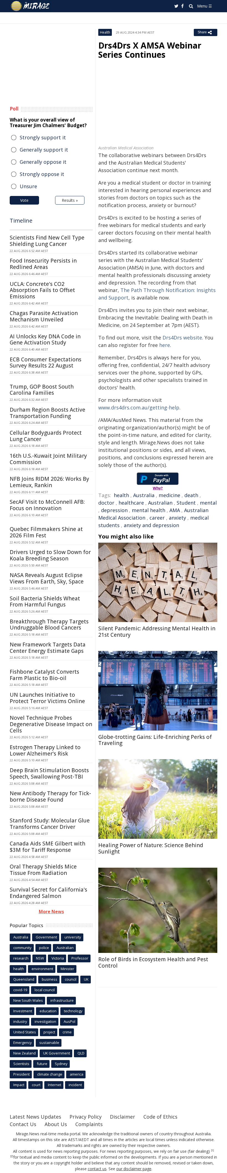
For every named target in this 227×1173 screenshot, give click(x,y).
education (48, 1010)
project (49, 1031)
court (36, 1084)
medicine (169, 495)
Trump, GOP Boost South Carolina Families (42, 390)
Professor (79, 958)
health (121, 495)
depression (114, 510)
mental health (148, 510)
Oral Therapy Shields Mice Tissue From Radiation (43, 870)
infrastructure (62, 1000)
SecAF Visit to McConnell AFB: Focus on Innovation (47, 505)
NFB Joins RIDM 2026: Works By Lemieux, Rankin (49, 482)
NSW (40, 958)
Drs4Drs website (182, 337)
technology (73, 1010)
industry (20, 1021)
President (21, 1074)
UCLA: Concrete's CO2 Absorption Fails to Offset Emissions (42, 290)
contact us (97, 1168)
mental (208, 502)
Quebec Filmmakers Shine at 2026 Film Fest (46, 532)
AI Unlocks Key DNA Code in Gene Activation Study (45, 339)
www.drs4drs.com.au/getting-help (138, 407)
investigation (45, 1021)
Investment (22, 1010)
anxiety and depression (151, 525)
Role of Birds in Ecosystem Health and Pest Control (153, 962)
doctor (106, 502)
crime (67, 1031)
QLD (81, 1053)
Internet (54, 1084)
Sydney (61, 1063)
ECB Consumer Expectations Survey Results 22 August (45, 362)
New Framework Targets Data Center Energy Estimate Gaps (48, 648)
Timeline (21, 220)
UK (86, 979)
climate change (49, 1074)
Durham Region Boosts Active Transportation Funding (47, 413)
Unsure (28, 186)
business (49, 979)
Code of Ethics (160, 1116)
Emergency (22, 1042)
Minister (67, 968)
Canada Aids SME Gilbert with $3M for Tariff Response (47, 847)
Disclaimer (122, 1116)
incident (75, 1084)
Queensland (23, 979)
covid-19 (20, 989)
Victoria (57, 958)
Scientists (21, 1063)
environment (42, 968)
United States (24, 1031)
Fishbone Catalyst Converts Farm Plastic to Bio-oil (44, 675)
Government (46, 937)
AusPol (69, 1021)
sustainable (49, 1042)
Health (105, 32)
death (191, 495)
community (22, 947)
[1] (212, 1150)
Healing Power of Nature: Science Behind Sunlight (150, 848)
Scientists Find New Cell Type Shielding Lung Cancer (47, 241)
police (44, 947)
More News (51, 911)
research (21, 958)
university (73, 937)
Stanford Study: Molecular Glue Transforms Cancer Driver (50, 823)
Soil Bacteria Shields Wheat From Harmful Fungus (45, 601)
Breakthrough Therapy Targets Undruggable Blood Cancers (49, 624)
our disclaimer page (133, 1168)
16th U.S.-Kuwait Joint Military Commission (48, 459)
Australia (143, 495)
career (157, 517)
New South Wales (28, 1000)
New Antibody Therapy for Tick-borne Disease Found (50, 796)
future (42, 1063)
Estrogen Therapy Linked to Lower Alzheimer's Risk (45, 750)
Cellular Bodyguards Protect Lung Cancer (46, 436)
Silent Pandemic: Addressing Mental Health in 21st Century (156, 631)
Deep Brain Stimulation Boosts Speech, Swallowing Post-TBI (49, 773)
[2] (11, 1156)
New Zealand (24, 1053)
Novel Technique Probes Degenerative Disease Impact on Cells (51, 724)
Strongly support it (43, 137)
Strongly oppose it (42, 174)
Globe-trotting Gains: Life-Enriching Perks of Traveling (155, 740)
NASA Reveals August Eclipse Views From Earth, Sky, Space (47, 578)
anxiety (177, 517)
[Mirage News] (30, 6)
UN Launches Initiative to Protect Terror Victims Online (47, 698)
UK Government (56, 1053)
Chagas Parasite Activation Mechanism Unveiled (44, 316)
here (164, 345)
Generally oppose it (43, 161)
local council (45, 989)
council (70, 979)
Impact (18, 1084)
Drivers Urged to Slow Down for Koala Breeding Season (50, 555)
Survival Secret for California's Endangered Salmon (48, 893)
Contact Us (23, 1124)
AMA (174, 510)
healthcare (131, 502)
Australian (160, 502)
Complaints (89, 1124)
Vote (24, 200)
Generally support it (44, 149)
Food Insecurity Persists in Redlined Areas (43, 264)
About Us (56, 1124)
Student (186, 502)
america (76, 1074)
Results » (70, 200)
